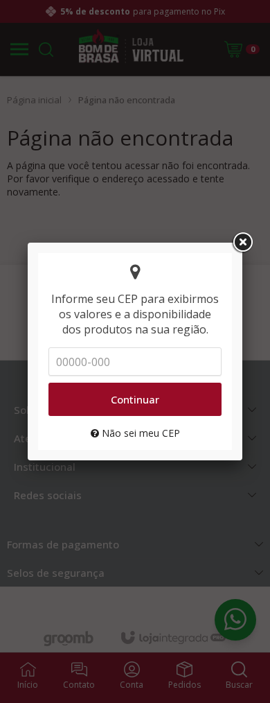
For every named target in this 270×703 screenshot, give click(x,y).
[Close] (242, 242)
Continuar (135, 399)
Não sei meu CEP (139, 433)
